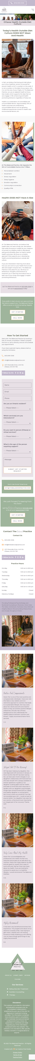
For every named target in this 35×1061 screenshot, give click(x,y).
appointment (18, 288)
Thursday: (5, 579)
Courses (17, 979)
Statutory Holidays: (8, 594)
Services (27, 975)
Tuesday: (5, 572)
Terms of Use (17, 1055)
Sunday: (4, 590)
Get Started (17, 312)
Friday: (4, 583)
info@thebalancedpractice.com (14, 360)
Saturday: (5, 586)
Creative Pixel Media (24, 1049)
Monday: (4, 568)
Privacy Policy (17, 1052)
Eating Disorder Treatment (18, 989)
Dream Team (18, 975)
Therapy (12, 995)
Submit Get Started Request (17, 470)
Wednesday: (6, 575)
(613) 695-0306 (19, 3)
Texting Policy (17, 1057)
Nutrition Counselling (16, 992)
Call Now (17, 318)
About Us (8, 975)
